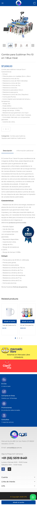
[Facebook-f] (3, 469)
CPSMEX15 (18, 357)
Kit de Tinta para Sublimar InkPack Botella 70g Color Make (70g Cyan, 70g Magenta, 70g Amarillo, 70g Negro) (27, 325)
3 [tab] (19, 338)
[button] (34, 3)
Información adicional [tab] (25, 151)
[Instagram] (9, 469)
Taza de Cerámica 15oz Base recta (9, 325)
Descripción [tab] (7, 151)
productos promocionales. (17, 222)
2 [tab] (17, 338)
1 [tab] (15, 338)
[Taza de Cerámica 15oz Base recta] (9, 311)
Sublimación (21, 138)
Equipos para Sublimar (9, 138)
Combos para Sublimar (17, 136)
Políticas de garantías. (20, 287)
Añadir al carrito (18, 502)
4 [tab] (21, 338)
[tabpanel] (9, 319)
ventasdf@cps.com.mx (14, 448)
